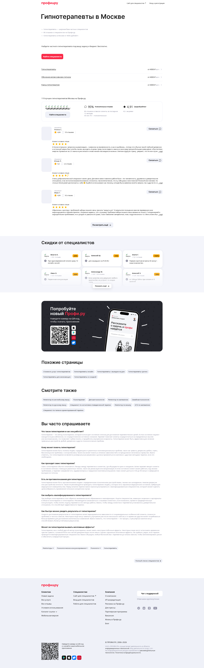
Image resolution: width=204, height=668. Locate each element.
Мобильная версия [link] (49, 615)
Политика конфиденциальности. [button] (128, 653)
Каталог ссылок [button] (48, 611)
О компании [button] (110, 596)
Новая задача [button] (47, 596)
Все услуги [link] (46, 600)
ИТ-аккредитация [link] (113, 600)
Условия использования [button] (52, 607)
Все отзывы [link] (46, 604)
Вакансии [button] (109, 615)
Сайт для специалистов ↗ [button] (84, 596)
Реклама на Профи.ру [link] (114, 604)
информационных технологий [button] (117, 648)
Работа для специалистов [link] (84, 604)
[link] (52, 56)
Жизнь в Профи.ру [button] (113, 619)
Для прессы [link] (110, 607)
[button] (155, 129)
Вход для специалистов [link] (83, 600)
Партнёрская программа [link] (116, 611)
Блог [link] (107, 623)
